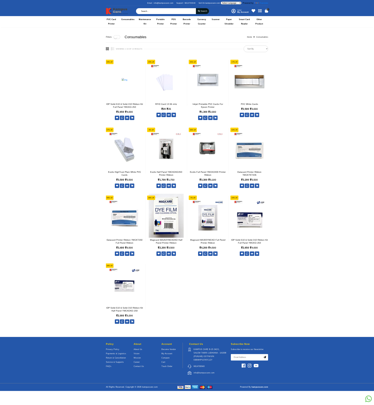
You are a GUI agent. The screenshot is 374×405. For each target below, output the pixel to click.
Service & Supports (115, 362)
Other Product (259, 21)
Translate (264, 3)
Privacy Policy (112, 349)
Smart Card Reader (244, 21)
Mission (137, 358)
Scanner (216, 19)
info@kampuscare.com (204, 373)
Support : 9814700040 (186, 3)
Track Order (166, 366)
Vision (136, 353)
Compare (165, 358)
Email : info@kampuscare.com (160, 3)
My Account (166, 353)
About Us (138, 349)
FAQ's (108, 366)
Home (249, 37)
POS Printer (173, 21)
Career (137, 362)
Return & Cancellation (116, 358)
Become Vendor (168, 349)
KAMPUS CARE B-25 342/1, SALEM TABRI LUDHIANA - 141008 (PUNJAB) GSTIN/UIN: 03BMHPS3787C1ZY (210, 354)
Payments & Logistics (116, 353)
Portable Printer (160, 21)
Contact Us (139, 366)
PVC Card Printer (111, 21)
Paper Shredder (229, 21)
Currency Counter (201, 21)
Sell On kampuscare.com (209, 3)
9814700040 (199, 366)
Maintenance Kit (145, 21)
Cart (163, 362)
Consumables (128, 19)
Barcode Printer (187, 21)
